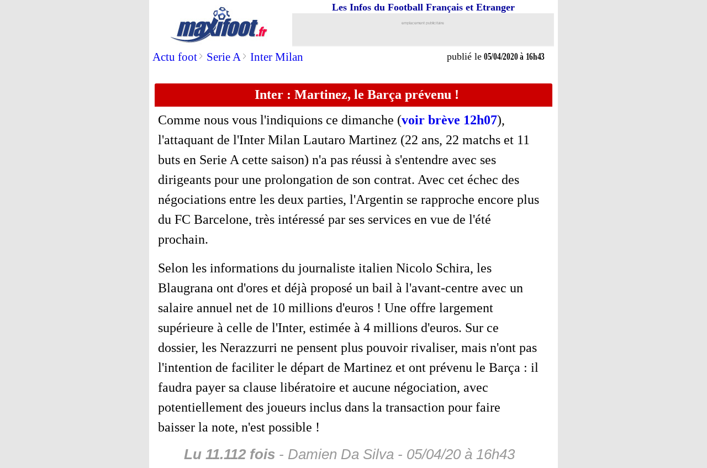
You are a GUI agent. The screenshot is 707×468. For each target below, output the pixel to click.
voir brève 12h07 (449, 120)
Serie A (224, 57)
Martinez (371, 140)
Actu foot (174, 57)
